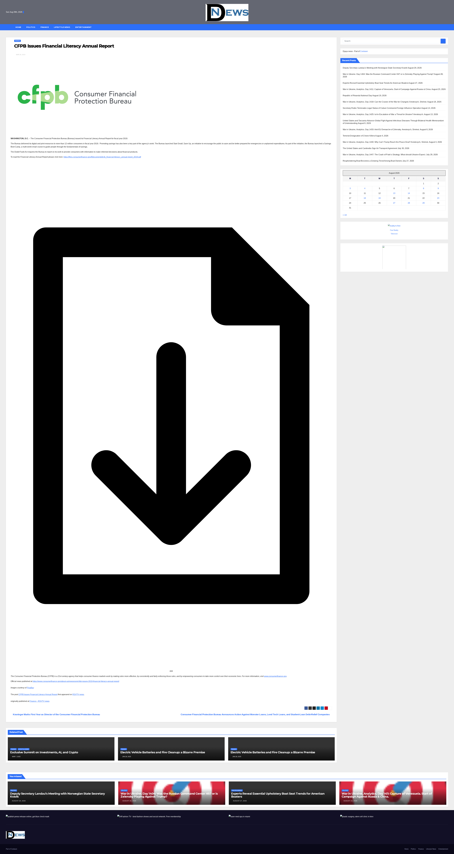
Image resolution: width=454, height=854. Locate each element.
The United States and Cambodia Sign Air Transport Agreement (370, 148)
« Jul (345, 215)
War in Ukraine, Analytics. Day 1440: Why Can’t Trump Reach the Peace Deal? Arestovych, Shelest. (386, 142)
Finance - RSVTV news (39, 701)
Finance (45, 27)
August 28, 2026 (129, 801)
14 (409, 193)
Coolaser (364, 51)
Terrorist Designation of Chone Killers (359, 136)
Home (18, 27)
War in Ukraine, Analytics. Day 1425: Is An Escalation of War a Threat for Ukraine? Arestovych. (383, 114)
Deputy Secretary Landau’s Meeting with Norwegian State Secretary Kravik (375, 68)
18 (365, 198)
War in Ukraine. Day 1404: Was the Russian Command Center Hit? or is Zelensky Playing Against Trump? (388, 74)
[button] (447, 27)
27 (394, 203)
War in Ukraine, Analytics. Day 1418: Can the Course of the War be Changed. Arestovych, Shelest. (385, 102)
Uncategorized (237, 790)
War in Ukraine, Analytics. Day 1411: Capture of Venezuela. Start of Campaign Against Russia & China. (387, 89)
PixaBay (30, 688)
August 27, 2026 (240, 801)
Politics (30, 27)
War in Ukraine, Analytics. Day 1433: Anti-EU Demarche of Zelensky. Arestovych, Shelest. (381, 129)
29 (423, 203)
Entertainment (83, 27)
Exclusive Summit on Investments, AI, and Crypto (44, 752)
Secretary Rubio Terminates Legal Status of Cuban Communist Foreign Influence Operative (382, 108)
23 (438, 198)
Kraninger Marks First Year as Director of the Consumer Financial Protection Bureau (56, 714)
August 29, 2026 (19, 801)
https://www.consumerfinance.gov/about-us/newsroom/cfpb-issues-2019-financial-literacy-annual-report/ (76, 681)
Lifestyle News (62, 27)
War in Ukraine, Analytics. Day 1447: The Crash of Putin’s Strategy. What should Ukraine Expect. (384, 155)
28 (409, 203)
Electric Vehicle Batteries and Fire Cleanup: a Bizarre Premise (162, 752)
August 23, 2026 (350, 801)
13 (394, 193)
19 (379, 198)
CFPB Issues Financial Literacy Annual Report (37, 694)
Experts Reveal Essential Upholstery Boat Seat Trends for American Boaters (375, 83)
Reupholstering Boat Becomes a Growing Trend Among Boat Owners (372, 161)
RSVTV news (78, 694)
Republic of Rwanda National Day (357, 96)
